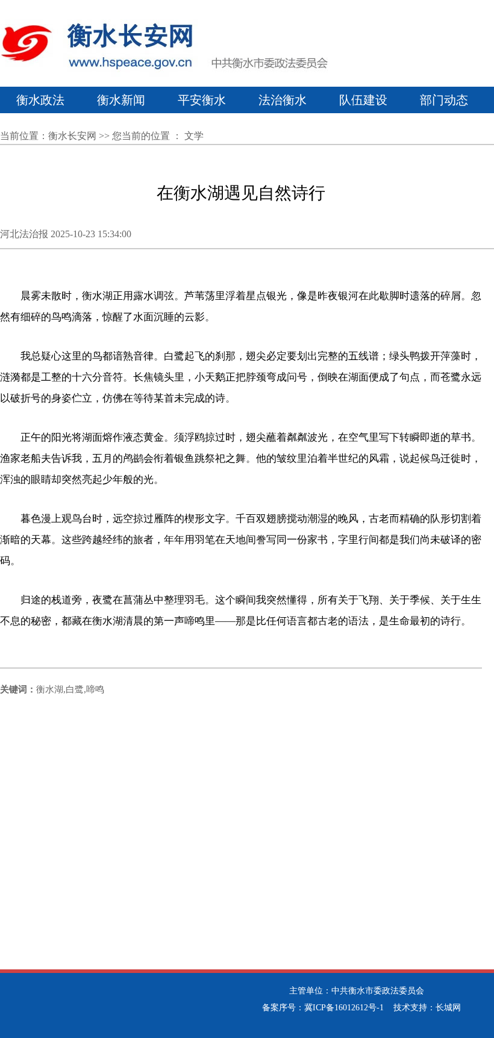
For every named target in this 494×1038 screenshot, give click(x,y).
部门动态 (444, 100)
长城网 (448, 1007)
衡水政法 (40, 100)
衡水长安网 (72, 136)
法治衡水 (282, 100)
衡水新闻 (121, 100)
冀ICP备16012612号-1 (344, 1007)
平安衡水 (202, 100)
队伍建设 (363, 100)
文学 (194, 136)
